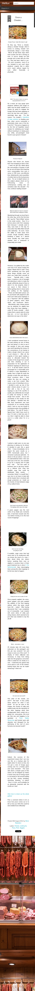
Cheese (16, 826)
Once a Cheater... (18, 19)
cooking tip (23, 826)
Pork (17, 828)
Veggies (22, 828)
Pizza (13, 828)
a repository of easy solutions (18, 118)
